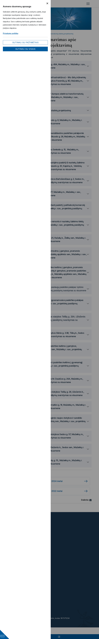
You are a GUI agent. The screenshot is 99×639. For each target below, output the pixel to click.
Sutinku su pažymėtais (25, 42)
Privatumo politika (10, 33)
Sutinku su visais (25, 49)
